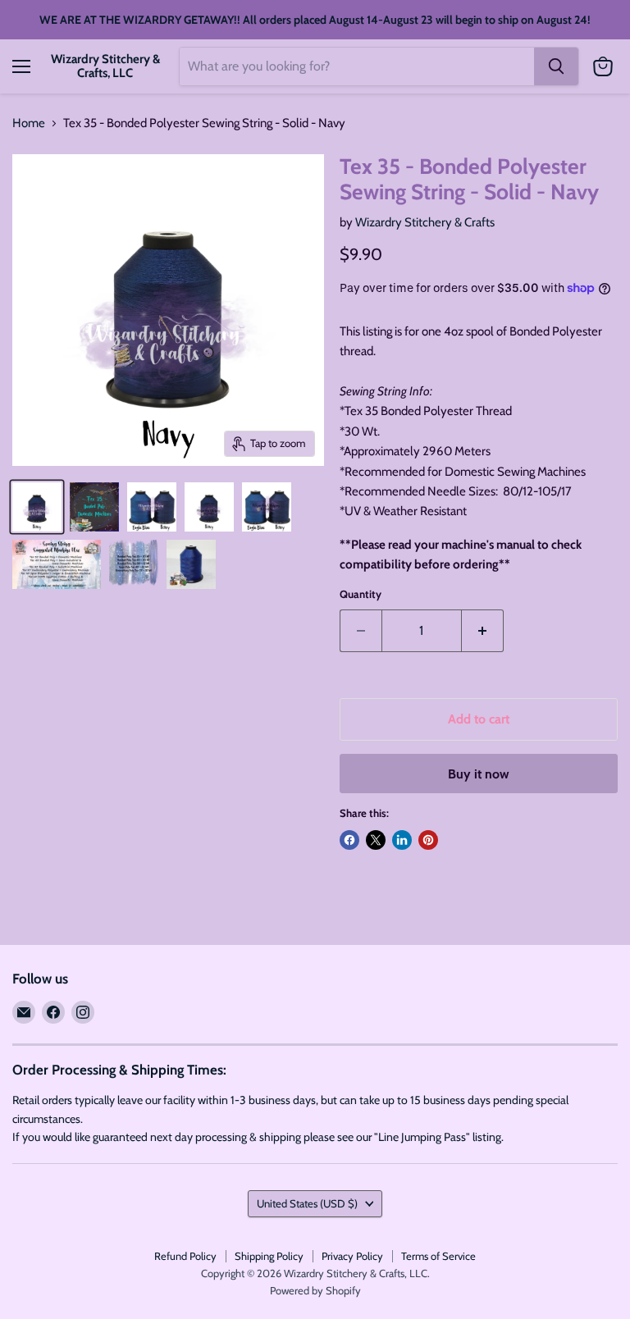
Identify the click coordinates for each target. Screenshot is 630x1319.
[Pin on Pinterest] (428, 840)
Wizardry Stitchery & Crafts (425, 222)
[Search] (556, 66)
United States (307, 1203)
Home (28, 123)
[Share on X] (376, 840)
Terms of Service (438, 1255)
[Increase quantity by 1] (483, 630)
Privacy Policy (352, 1255)
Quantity (360, 594)
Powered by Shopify (315, 1290)
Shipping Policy (269, 1255)
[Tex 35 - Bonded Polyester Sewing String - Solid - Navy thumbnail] (37, 507)
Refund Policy (185, 1255)
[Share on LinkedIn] (402, 840)
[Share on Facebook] (349, 840)
